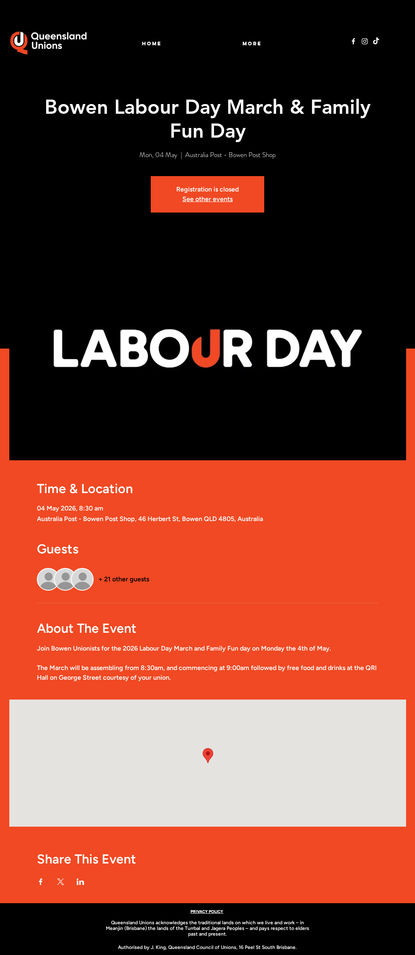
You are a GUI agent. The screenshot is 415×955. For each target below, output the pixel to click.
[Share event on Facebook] (41, 881)
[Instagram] (365, 41)
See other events (207, 199)
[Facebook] (353, 41)
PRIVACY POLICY (206, 911)
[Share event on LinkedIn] (80, 881)
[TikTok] (376, 41)
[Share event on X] (60, 881)
